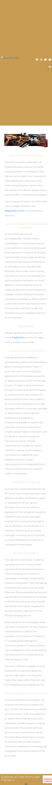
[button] (50, 66)
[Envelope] (50, 59)
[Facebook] (37, 59)
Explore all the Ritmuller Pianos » (20, 778)
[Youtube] (45, 59)
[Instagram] (41, 59)
